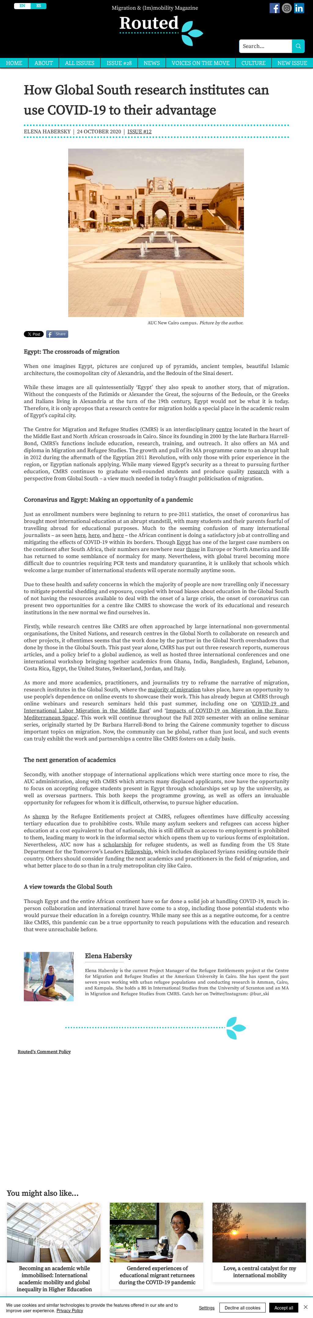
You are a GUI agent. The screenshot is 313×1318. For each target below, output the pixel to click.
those (193, 549)
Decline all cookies (242, 1308)
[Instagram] (287, 8)
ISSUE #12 (139, 131)
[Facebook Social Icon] (275, 8)
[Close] (305, 1307)
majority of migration (174, 689)
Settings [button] (207, 1308)
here (79, 535)
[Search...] (298, 46)
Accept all (283, 1308)
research (258, 471)
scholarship (117, 844)
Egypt (184, 542)
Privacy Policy (70, 1310)
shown (41, 816)
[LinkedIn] (299, 8)
